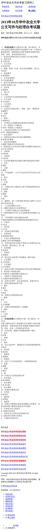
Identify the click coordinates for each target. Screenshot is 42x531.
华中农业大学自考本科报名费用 (13, 448)
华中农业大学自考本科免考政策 (13, 465)
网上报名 (32, 11)
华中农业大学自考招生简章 (11, 16)
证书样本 (9, 508)
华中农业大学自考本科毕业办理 (13, 469)
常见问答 (9, 506)
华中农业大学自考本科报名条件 (13, 444)
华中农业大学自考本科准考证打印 (14, 456)
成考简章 (32, 7)
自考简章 (5, 11)
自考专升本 (10, 497)
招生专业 (18, 7)
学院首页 (5, 7)
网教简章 (9, 501)
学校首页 (9, 494)
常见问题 (18, 11)
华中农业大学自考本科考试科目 (13, 452)
